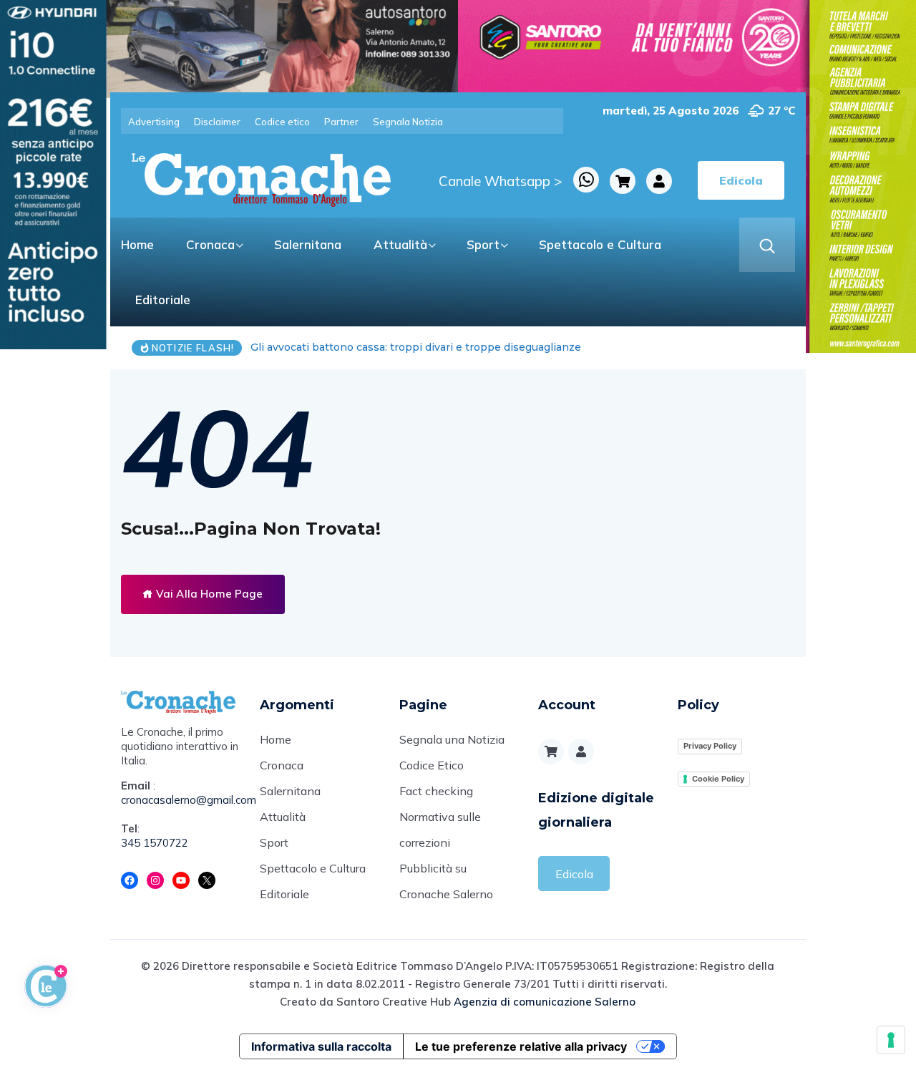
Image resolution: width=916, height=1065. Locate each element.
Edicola (574, 874)
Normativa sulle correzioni (440, 829)
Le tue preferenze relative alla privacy (521, 1046)
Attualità (400, 244)
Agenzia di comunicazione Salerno (544, 1001)
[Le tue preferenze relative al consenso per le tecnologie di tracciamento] (891, 1040)
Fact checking (436, 791)
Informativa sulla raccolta (321, 1046)
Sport (483, 244)
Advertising (154, 121)
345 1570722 (154, 843)
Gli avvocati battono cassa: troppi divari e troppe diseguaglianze (415, 347)
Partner (341, 121)
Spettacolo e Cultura (600, 244)
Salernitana (307, 244)
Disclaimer (217, 121)
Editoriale (162, 299)
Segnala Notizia (408, 121)
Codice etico (282, 121)
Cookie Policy (718, 779)
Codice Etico (431, 765)
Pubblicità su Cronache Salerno (446, 881)
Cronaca (210, 244)
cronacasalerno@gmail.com (180, 800)
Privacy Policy (709, 746)
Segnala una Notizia (452, 739)
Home (137, 244)
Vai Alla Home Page (208, 593)
